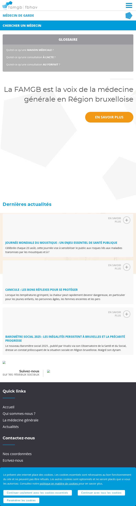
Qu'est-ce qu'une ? (29, 50)
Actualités (11, 426)
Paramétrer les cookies (21, 500)
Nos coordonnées (17, 453)
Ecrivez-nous (13, 460)
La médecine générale (20, 420)
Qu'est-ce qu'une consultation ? (30, 57)
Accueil (8, 407)
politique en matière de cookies (59, 483)
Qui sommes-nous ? (19, 413)
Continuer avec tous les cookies (101, 492)
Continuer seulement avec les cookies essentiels (37, 492)
